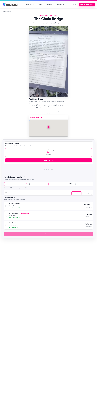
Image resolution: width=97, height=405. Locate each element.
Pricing (40, 4)
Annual (76, 193)
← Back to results (6, 11)
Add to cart (47, 160)
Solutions (49, 4)
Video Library (29, 4)
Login (74, 4)
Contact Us (60, 4)
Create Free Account (86, 4)
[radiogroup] (48, 188)
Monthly (86, 193)
